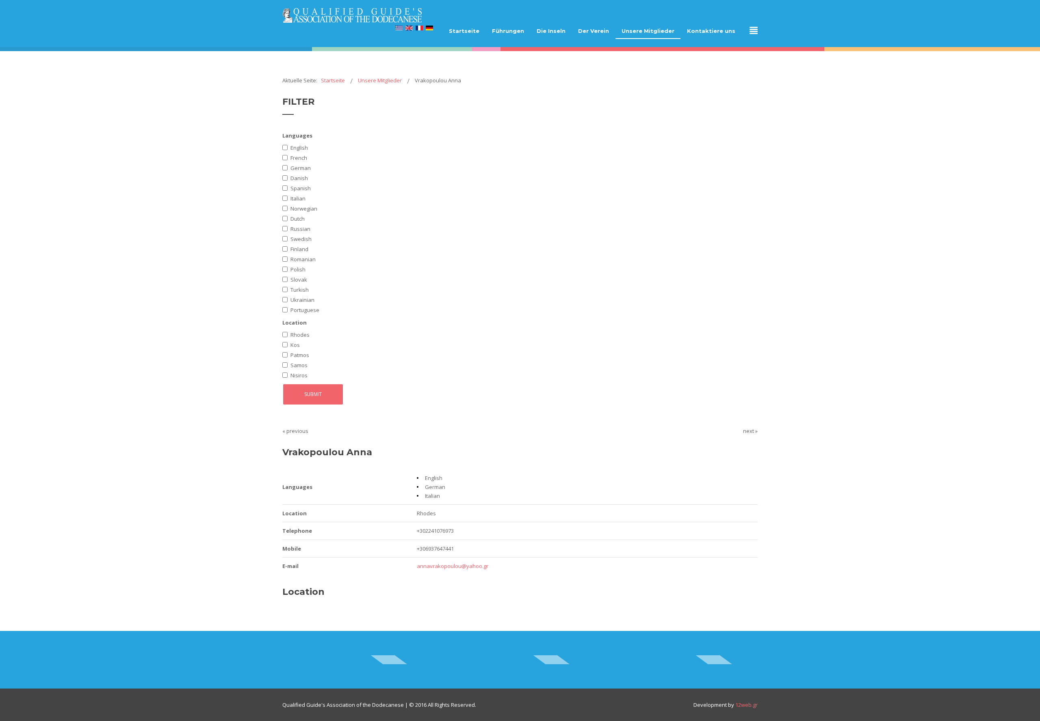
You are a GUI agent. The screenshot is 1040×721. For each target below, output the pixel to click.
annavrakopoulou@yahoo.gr (452, 566)
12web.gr (746, 704)
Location (294, 322)
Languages (297, 135)
